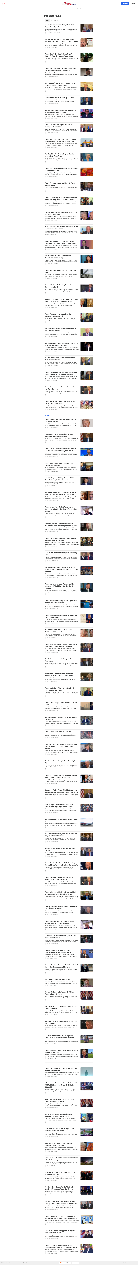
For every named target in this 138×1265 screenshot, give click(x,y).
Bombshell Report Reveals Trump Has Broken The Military (61, 718)
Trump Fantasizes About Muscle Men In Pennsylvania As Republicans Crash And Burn (61, 1246)
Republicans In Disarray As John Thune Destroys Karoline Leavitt (58, 631)
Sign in (133, 3)
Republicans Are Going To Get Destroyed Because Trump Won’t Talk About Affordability (61, 40)
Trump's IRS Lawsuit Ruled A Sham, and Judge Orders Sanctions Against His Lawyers (61, 893)
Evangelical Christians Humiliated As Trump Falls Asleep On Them (60, 1173)
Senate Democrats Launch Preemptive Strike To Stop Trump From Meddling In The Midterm (61, 1203)
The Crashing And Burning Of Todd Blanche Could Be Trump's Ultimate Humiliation (60, 479)
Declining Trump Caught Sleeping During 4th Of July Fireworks (61, 1022)
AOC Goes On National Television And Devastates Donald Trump (58, 257)
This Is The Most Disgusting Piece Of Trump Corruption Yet (60, 184)
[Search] (114, 3)
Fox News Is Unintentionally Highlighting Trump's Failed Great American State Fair (59, 1037)
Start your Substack (66, 1263)
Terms (18, 1263)
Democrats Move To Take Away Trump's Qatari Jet (61, 820)
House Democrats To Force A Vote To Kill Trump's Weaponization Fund (59, 1101)
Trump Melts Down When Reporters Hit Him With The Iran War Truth (60, 689)
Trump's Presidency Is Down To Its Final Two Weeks (60, 271)
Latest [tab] (47, 20)
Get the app (75, 1263)
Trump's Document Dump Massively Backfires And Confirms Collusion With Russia (61, 776)
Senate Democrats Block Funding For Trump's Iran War (61, 849)
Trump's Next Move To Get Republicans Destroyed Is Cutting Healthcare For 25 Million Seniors (61, 509)
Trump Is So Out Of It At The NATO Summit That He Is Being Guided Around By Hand (61, 966)
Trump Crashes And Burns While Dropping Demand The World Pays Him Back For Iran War (61, 864)
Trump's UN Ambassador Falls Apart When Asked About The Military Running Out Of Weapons (60, 586)
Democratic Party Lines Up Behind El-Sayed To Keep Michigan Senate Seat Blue (61, 344)
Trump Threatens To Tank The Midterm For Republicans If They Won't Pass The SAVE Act (61, 1217)
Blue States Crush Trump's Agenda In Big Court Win (61, 762)
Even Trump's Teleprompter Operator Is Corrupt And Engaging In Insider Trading (59, 806)
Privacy (14, 1263)
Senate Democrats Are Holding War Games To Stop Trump (61, 660)
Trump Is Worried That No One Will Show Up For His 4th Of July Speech (61, 1051)
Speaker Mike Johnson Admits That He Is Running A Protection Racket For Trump (59, 1188)
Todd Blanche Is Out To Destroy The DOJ (59, 98)
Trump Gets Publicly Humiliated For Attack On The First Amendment (61, 616)
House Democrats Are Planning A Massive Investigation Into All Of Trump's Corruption (60, 242)
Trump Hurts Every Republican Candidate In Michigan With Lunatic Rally (60, 539)
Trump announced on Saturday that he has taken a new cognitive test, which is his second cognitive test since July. (61, 926)
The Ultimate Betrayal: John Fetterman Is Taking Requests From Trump (61, 213)
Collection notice (24, 1263)
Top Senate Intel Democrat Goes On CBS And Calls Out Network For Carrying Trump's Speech (61, 746)
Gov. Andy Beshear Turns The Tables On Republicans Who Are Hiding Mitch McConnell (61, 525)
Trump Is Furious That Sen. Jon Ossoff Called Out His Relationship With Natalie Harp (61, 70)
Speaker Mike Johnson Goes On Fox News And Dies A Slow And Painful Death (61, 111)
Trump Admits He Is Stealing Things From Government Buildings (59, 286)
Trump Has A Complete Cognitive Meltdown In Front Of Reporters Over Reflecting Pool (61, 373)
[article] (69, 29)
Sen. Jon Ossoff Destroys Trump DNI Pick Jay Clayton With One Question (61, 835)
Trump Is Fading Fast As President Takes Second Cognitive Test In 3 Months (59, 922)
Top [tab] (51, 20)
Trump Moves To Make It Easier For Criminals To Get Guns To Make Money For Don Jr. (60, 450)
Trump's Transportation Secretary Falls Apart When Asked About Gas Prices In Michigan (61, 140)
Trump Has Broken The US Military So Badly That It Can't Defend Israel (60, 402)
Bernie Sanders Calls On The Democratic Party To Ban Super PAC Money (61, 228)
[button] (56, 9)
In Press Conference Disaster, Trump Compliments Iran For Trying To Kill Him (58, 951)
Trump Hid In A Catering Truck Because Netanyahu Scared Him (59, 126)
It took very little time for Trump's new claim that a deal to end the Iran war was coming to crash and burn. (61, 392)
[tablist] (53, 20)
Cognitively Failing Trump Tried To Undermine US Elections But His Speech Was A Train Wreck (61, 791)
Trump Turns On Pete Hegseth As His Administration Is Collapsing (58, 315)
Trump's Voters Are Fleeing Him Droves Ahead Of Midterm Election (61, 170)
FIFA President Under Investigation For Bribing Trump (61, 554)
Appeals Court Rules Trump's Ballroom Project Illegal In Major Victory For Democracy (61, 300)
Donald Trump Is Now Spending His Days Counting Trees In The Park (59, 1144)
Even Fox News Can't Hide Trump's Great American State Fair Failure (59, 1130)
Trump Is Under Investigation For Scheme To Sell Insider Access (60, 421)
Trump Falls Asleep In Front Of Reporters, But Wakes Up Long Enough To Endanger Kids (61, 199)
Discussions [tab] (57, 20)
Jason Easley (56, 32)
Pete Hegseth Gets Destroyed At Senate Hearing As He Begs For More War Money (59, 674)
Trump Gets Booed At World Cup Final (58, 732)
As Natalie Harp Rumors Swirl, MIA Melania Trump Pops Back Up (60, 26)
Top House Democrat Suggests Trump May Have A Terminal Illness (60, 1232)
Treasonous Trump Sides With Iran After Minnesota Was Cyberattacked (59, 435)
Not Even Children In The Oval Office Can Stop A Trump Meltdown (61, 1008)
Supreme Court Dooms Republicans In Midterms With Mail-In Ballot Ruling (58, 1115)
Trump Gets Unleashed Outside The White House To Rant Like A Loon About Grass (59, 55)
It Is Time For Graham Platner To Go (57, 979)
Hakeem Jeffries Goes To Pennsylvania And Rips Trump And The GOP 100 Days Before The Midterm (61, 569)
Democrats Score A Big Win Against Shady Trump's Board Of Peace (60, 993)
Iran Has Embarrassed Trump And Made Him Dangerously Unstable (60, 330)
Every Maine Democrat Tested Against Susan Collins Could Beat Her (61, 937)
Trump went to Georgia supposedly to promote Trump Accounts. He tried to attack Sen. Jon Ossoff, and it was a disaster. (60, 649)
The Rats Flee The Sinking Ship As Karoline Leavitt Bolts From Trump (60, 155)
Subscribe (125, 3)
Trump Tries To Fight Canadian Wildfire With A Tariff (61, 704)
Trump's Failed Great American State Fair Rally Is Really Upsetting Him (61, 1159)
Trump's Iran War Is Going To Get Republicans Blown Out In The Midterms (61, 602)
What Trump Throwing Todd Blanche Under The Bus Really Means (60, 464)
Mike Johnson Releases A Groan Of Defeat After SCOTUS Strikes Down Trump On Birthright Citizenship (61, 1085)
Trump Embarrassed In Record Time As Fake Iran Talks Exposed (60, 388)
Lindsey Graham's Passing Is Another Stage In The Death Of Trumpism (61, 908)
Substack (122, 1263)
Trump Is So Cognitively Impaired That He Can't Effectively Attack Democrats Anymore (61, 645)
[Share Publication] (118, 3)
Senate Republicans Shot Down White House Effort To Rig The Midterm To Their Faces (60, 493)
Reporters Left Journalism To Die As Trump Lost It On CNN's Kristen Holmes (60, 84)
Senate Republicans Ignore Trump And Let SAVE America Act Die (60, 359)
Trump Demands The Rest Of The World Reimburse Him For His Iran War (59, 878)
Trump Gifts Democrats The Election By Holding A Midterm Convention (61, 1069)
